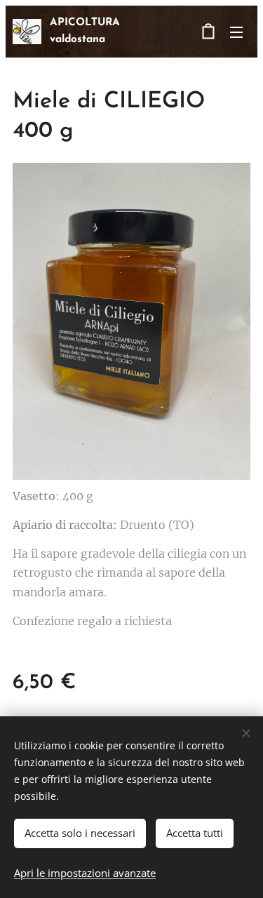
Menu (236, 32)
